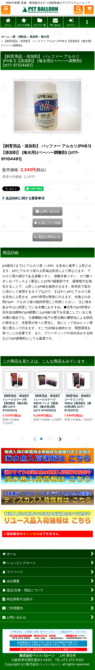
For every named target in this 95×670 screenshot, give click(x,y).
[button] (5, 9)
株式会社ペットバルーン (37, 655)
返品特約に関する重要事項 (25, 198)
